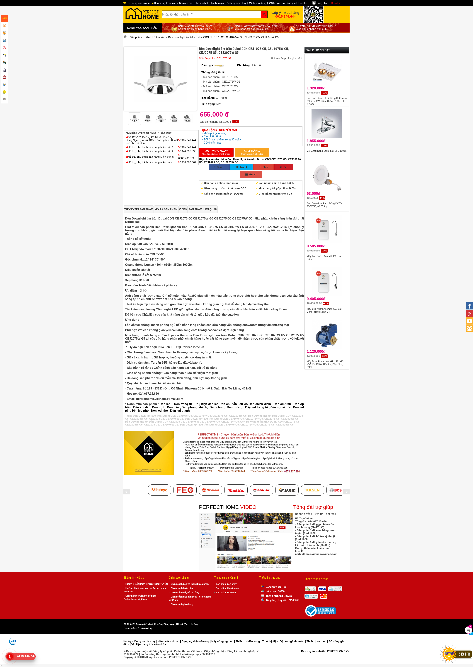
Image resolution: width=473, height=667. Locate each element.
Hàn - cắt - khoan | (170, 641)
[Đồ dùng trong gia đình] (4, 77)
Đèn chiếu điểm (260, 404)
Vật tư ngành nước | (293, 641)
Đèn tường (234, 407)
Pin (285, 167)
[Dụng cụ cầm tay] (4, 48)
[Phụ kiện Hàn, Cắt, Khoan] (4, 70)
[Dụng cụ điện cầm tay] (4, 55)
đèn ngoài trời (280, 407)
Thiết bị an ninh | (318, 641)
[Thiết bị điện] (4, 33)
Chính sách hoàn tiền (182, 588)
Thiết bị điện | (271, 641)
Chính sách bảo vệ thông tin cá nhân (190, 584)
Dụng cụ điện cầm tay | (196, 641)
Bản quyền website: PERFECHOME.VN (325, 651)
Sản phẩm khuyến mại (227, 588)
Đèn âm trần (282, 404)
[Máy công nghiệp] (4, 63)
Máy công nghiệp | (223, 641)
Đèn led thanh (180, 410)
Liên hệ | (303, 2)
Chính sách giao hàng (182, 604)
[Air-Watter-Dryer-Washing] (4, 99)
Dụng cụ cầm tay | (146, 641)
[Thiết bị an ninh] (4, 92)
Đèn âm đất (141, 407)
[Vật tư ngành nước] (4, 40)
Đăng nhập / (328, 3)
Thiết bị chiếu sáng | (249, 641)
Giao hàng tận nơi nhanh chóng (216, 152)
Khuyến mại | (187, 2)
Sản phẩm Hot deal (226, 592)
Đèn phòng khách (194, 407)
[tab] (139, 209)
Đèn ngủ (158, 407)
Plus (265, 167)
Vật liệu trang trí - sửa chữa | (149, 644)
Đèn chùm (217, 407)
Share (220, 167)
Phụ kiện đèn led (207, 404)
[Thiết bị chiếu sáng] (4, 26)
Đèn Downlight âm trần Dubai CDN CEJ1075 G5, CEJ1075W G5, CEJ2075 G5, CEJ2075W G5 (190, 415)
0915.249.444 (285, 16)
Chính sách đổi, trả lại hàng (185, 592)
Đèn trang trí (183, 404)
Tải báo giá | (218, 2)
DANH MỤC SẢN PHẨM (143, 28)
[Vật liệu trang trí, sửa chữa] (4, 85)
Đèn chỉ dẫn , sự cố (234, 404)
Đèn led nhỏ (140, 410)
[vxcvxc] (236, 490)
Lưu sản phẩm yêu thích (288, 58)
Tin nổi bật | (203, 2)
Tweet (243, 167)
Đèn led (165, 404)
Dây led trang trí (256, 407)
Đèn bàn (173, 407)
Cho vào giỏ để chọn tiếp (252, 152)
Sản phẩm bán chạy (226, 584)
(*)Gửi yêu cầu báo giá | (283, 2)
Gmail (252, 174)
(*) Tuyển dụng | (258, 2)
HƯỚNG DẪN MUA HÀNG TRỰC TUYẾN (146, 584)
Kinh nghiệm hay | (237, 2)
